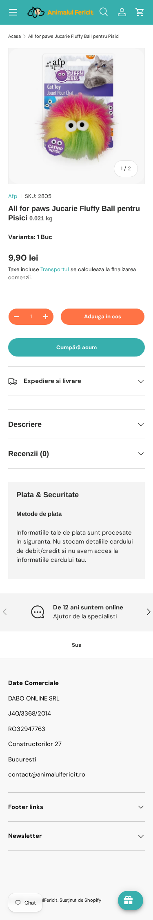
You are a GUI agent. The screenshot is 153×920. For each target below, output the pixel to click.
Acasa (14, 36)
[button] (140, 12)
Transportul (54, 269)
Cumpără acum (76, 347)
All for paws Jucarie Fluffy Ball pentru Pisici (74, 36)
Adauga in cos (102, 316)
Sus (76, 645)
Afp (12, 196)
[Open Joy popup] (130, 900)
